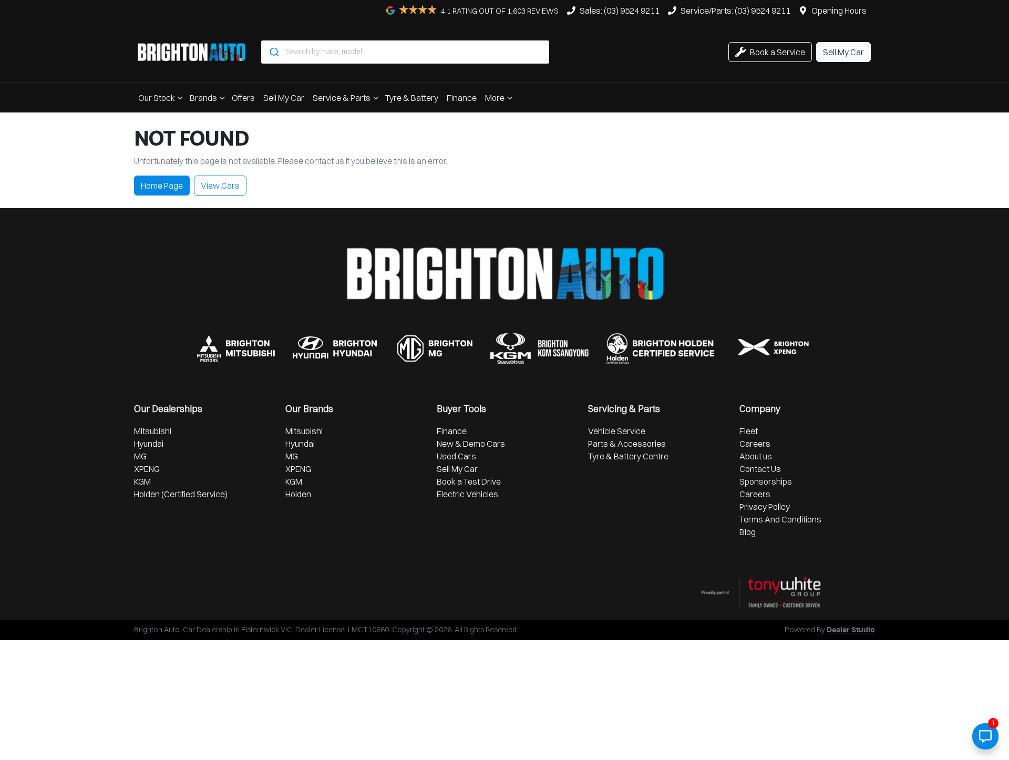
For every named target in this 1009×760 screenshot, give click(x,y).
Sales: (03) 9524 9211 (620, 10)
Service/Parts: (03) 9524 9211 (735, 10)
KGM (142, 481)
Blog (747, 532)
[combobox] (405, 52)
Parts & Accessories (627, 443)
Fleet (748, 431)
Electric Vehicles (467, 494)
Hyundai (148, 443)
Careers (754, 443)
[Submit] (273, 52)
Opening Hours (839, 10)
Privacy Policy (764, 506)
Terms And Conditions (780, 519)
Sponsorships (765, 481)
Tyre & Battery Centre (628, 456)
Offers (243, 98)
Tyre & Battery (411, 98)
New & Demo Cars (471, 443)
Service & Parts (341, 98)
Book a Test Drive (469, 481)
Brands (203, 98)
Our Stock (156, 98)
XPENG (147, 469)
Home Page (162, 185)
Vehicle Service (616, 431)
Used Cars (456, 456)
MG (140, 456)
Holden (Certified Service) (181, 494)
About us (755, 456)
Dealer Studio (851, 630)
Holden (298, 494)
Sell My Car (283, 98)
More (494, 98)
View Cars (220, 185)
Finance (462, 98)
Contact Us (760, 469)
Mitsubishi (152, 431)
